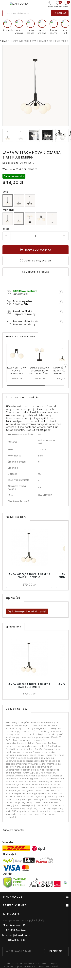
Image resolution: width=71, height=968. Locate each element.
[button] (65, 367)
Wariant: (8, 209)
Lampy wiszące (19, 31)
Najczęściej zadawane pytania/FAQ (23, 920)
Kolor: (6, 191)
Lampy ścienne (53, 31)
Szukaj (61, 13)
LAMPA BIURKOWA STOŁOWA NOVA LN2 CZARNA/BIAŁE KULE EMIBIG (40, 370)
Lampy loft (65, 31)
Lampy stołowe (42, 31)
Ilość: (5, 228)
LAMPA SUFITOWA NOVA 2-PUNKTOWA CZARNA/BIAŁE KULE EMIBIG (16, 370)
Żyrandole (7, 30)
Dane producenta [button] (13, 830)
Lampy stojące (30, 31)
